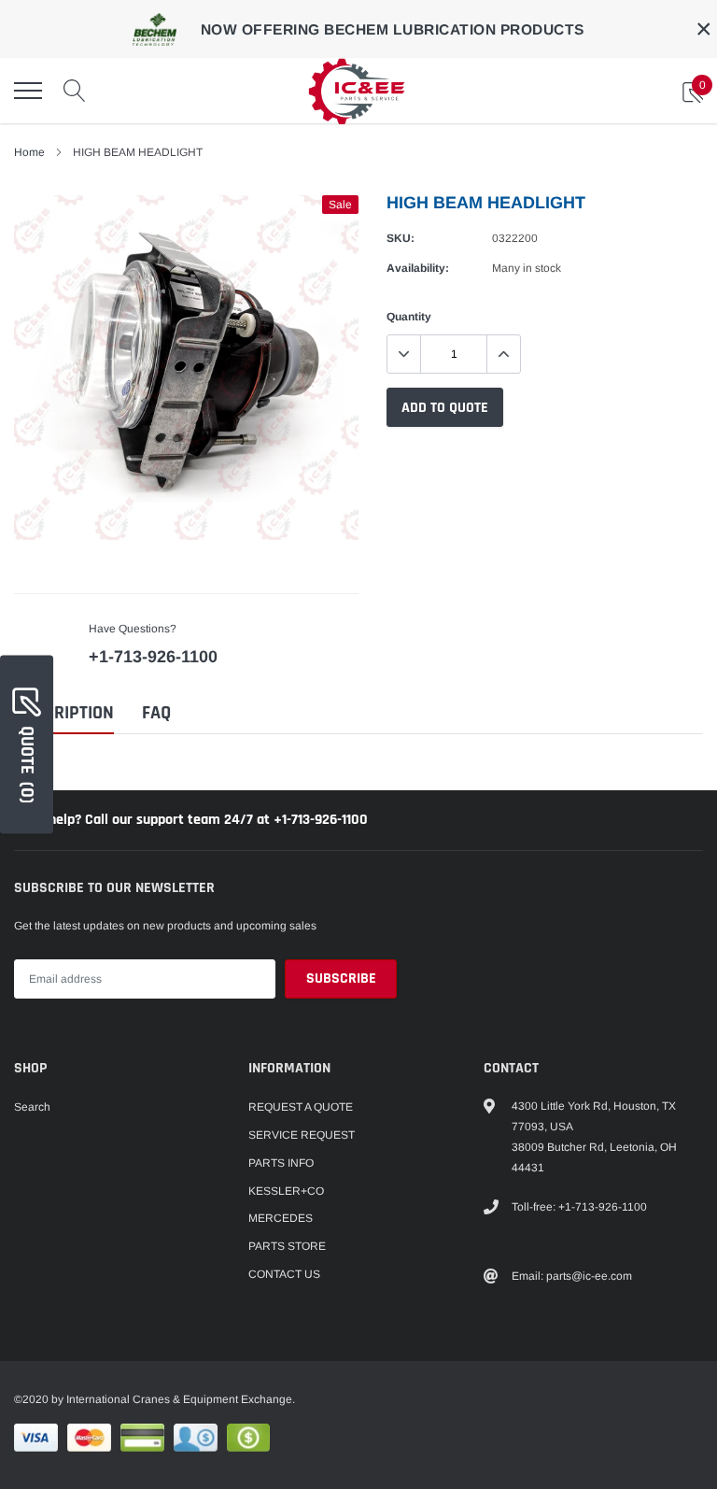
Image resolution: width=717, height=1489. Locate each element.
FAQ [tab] (156, 713)
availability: (418, 268)
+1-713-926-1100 (153, 656)
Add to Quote (444, 408)
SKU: (401, 238)
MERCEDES (280, 1218)
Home (29, 152)
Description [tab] (64, 713)
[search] (74, 90)
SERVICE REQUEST (301, 1135)
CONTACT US (284, 1274)
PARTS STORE (287, 1246)
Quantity (409, 316)
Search (32, 1106)
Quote (27, 764)
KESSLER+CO (286, 1191)
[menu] (28, 91)
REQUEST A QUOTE (300, 1106)
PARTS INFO (281, 1163)
